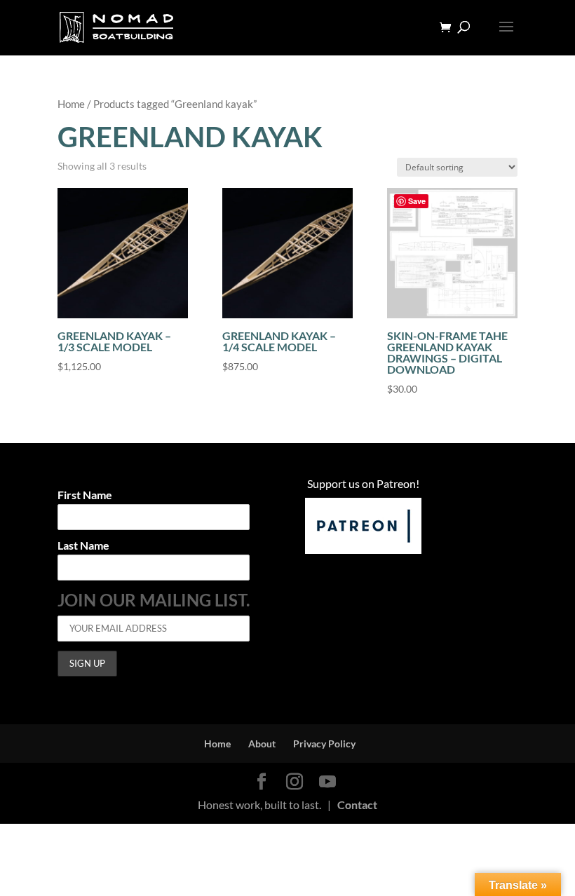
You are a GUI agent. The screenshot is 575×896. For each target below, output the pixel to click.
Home (71, 103)
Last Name (83, 545)
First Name (85, 495)
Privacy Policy (324, 743)
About (262, 743)
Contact (357, 804)
